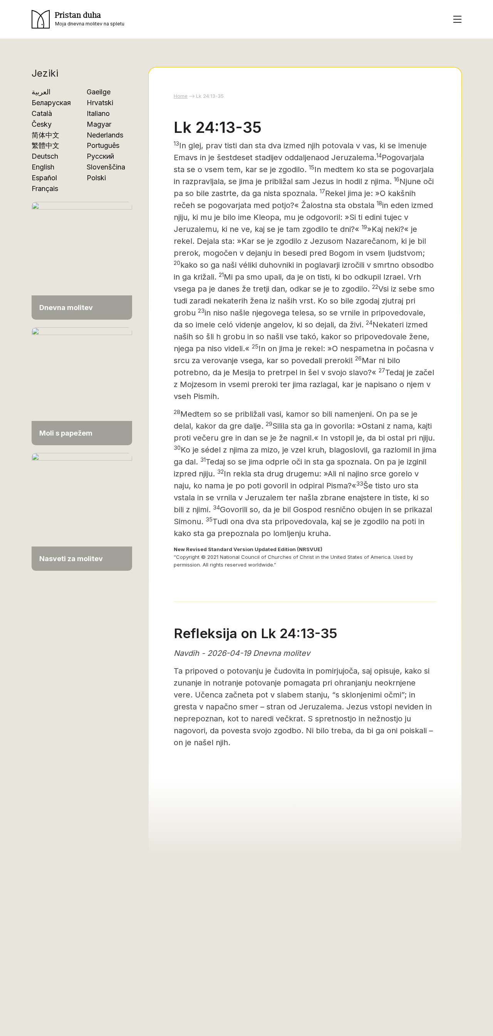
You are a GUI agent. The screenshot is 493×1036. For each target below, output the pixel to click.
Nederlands (105, 135)
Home (181, 96)
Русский (100, 156)
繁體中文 (45, 145)
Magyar (99, 124)
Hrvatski (100, 103)
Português (103, 145)
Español (44, 178)
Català (42, 113)
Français (45, 188)
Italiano (98, 113)
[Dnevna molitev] (82, 257)
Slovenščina (106, 167)
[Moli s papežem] (82, 382)
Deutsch (45, 156)
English (43, 167)
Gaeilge (99, 92)
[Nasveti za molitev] (82, 508)
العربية (41, 92)
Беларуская (51, 103)
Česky (42, 124)
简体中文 (45, 135)
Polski (96, 178)
